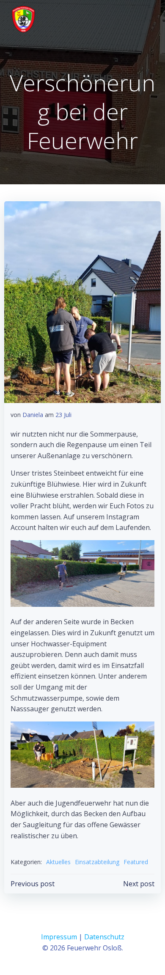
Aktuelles (58, 862)
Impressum (59, 936)
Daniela (32, 415)
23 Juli (63, 415)
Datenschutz (104, 936)
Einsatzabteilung (97, 862)
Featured (136, 862)
